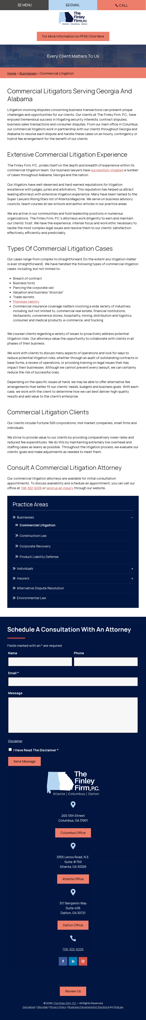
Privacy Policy (58, 1007)
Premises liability (26, 301)
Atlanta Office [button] (73, 879)
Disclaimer (15, 741)
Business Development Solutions (88, 1007)
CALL (123, 5)
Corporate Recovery (35, 546)
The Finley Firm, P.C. (64, 1003)
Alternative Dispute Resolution (40, 588)
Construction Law (33, 535)
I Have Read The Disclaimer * (36, 750)
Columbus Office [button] (73, 833)
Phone (79, 653)
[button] (24, 4)
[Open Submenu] (132, 517)
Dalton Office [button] (73, 925)
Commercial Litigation (37, 525)
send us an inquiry (60, 488)
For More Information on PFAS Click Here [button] (73, 36)
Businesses (25, 517)
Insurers (23, 578)
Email (13, 673)
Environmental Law (31, 598)
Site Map (42, 1007)
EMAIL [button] (75, 5)
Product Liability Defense (39, 557)
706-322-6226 (31, 488)
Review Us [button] (73, 991)
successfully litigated (107, 170)
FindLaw (118, 1007)
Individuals (25, 568)
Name (12, 653)
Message (15, 693)
